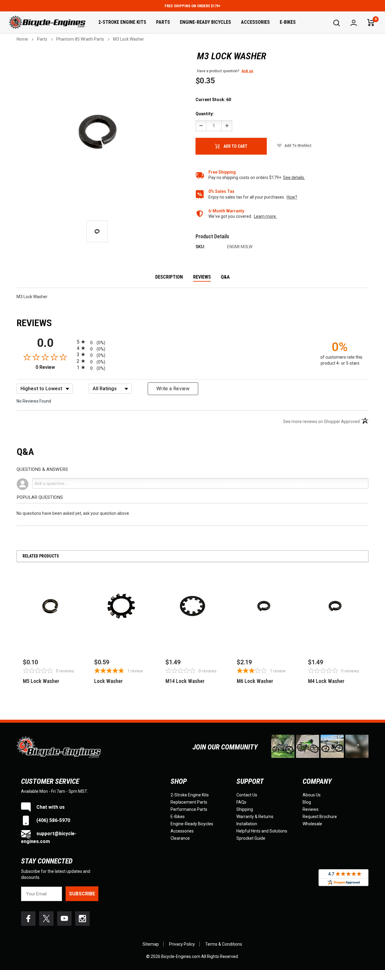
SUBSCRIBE (82, 894)
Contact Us (246, 794)
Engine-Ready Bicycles (205, 22)
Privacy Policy (182, 944)
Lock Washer (108, 681)
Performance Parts (189, 809)
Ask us (247, 71)
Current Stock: (213, 99)
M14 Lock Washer (185, 681)
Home (22, 39)
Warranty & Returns (254, 816)
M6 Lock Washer (255, 681)
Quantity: (205, 113)
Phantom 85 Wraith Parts (80, 39)
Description (169, 277)
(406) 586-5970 (52, 820)
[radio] (192, 342)
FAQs (241, 802)
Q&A (225, 277)
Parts (163, 22)
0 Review (54, 367)
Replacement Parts (189, 802)
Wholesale (312, 823)
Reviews (202, 277)
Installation (246, 823)
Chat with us (50, 807)
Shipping (244, 809)
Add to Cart (235, 146)
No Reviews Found (34, 401)
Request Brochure (320, 816)
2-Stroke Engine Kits (122, 22)
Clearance (180, 838)
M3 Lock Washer (128, 39)
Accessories (255, 22)
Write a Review (172, 388)
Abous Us (312, 794)
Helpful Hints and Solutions (261, 831)
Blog (307, 802)
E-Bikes (288, 22)
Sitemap (151, 944)
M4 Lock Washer (326, 681)
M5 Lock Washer (41, 681)
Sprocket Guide (250, 838)
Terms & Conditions (223, 944)
